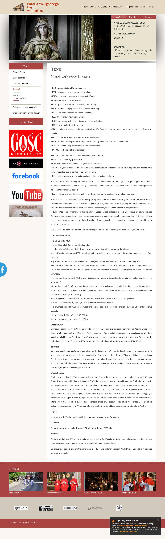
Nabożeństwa (19, 72)
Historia (16, 101)
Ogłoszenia (102, 6)
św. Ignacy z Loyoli (20, 98)
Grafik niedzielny (115, 6)
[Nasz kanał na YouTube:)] (26, 193)
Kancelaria (133, 17)
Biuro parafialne (19, 77)
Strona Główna (90, 6)
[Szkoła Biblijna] (26, 211)
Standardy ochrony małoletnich (26, 112)
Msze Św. (118, 17)
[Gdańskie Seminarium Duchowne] (46, 508)
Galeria (143, 6)
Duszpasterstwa (20, 83)
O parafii (16, 89)
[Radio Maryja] (119, 508)
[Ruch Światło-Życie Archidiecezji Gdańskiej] (95, 508)
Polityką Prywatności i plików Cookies (133, 526)
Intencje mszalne (131, 6)
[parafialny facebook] (26, 176)
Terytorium (17, 95)
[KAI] (70, 508)
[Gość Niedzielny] (26, 143)
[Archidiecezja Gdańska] (21, 508)
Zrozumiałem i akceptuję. (128, 531)
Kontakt (151, 6)
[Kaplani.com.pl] (26, 163)
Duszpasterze (18, 93)
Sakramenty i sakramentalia (25, 107)
